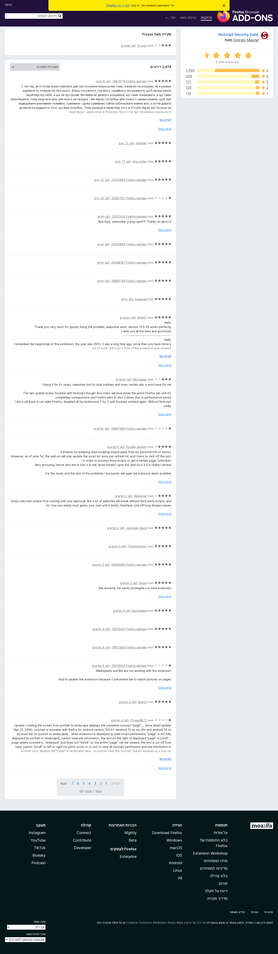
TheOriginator (137, 546)
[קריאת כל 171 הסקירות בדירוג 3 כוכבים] (228, 82)
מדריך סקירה (217, 898)
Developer (82, 848)
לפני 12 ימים (126, 143)
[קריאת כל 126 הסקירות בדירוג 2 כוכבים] (228, 87)
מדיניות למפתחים (214, 868)
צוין (256, 922)
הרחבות (206, 17)
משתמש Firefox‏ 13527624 (129, 216)
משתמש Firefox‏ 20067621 (129, 198)
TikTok (40, 848)
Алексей (141, 299)
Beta (133, 840)
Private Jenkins (136, 447)
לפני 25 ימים (102, 198)
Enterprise (128, 856)
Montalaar (140, 379)
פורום (223, 883)
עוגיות (254, 912)
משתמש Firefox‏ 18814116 (129, 81)
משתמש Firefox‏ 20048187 (129, 262)
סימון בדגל (164, 129)
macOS (176, 848)
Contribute (82, 840)
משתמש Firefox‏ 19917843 (129, 647)
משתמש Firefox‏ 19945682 (129, 564)
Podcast (38, 863)
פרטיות (268, 912)
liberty (142, 702)
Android (175, 863)
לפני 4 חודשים (101, 629)
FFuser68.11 (138, 720)
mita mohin (139, 161)
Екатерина (139, 610)
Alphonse (140, 496)
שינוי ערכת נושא (36, 934)
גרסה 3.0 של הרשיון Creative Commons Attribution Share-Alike (167, 922)
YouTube (38, 840)
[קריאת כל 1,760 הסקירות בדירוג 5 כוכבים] (228, 70)
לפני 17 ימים (123, 161)
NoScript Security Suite (238, 34)
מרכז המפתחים (216, 861)
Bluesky (39, 855)
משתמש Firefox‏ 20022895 (129, 180)
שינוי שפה (40, 921)
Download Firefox (167, 833)
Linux (177, 870)
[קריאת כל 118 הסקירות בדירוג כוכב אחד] (228, 93)
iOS (179, 855)
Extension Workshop (210, 853)
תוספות (221, 825)
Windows (174, 840)
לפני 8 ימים (103, 81)
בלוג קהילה (219, 876)
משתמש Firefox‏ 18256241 (129, 629)
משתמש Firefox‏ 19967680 (129, 428)
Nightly (130, 833)
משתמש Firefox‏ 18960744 (129, 281)
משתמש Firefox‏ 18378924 (129, 665)
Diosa (143, 583)
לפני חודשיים (128, 317)
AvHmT (142, 317)
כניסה (8, 4)
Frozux (142, 45)
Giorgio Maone (245, 40)
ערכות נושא (188, 17)
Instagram (37, 833)
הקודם (116, 783)
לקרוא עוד (165, 119)
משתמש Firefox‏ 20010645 (129, 244)
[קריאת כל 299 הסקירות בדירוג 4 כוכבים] (228, 76)
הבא (63, 783)
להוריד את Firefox (118, 5)
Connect (84, 833)
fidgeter (141, 143)
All (180, 878)
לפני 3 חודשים (116, 447)
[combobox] (34, 16)
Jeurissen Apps (136, 528)
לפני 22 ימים (102, 180)
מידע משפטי (237, 912)
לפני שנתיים (128, 45)
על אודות (221, 833)
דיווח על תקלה (216, 891)
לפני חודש (104, 216)
